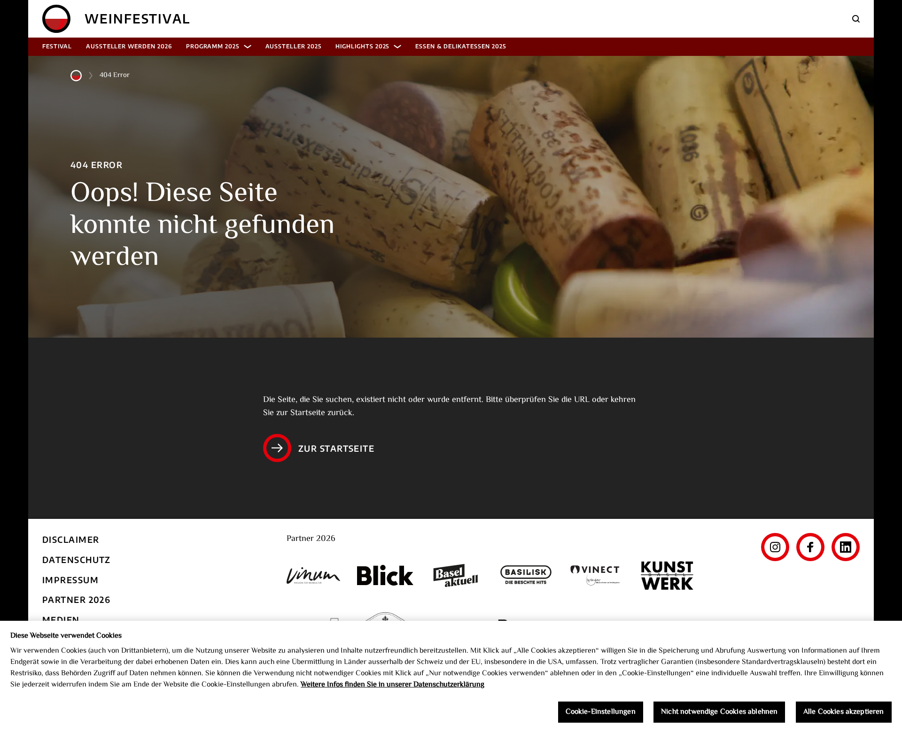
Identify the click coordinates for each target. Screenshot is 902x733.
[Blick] (385, 575)
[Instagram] (775, 547)
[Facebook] (810, 547)
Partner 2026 (76, 599)
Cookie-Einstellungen (601, 712)
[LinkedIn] (846, 547)
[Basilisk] (526, 575)
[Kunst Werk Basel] (667, 575)
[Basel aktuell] (456, 575)
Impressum (70, 579)
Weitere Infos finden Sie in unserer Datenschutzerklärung (392, 685)
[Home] (56, 19)
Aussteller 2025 (293, 46)
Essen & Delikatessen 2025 (460, 46)
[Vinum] (315, 575)
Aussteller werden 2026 (129, 46)
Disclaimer (70, 539)
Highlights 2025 (362, 46)
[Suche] (856, 19)
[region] (451, 677)
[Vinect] (596, 575)
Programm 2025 (212, 46)
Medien (61, 619)
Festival (57, 46)
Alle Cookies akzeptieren (843, 712)
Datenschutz (76, 559)
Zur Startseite (336, 448)
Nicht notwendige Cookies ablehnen (719, 712)
